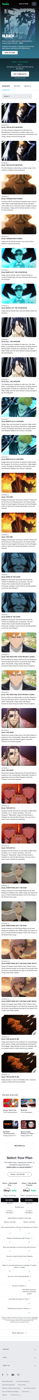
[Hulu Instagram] (18, 1374)
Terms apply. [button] (35, 1317)
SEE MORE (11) (19, 1146)
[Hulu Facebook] (4, 1374)
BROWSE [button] (6, 1349)
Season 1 (7, 96)
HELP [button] (4, 1357)
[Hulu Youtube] (14, 1374)
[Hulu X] (9, 1374)
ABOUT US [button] (6, 1365)
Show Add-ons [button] (18, 1333)
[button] (6, 85)
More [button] (21, 43)
